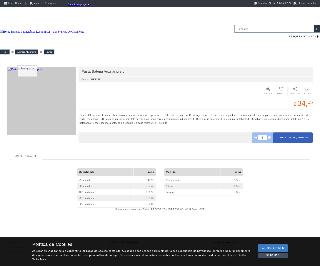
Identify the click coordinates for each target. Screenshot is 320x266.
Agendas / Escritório (26, 52)
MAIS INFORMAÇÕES (26, 156)
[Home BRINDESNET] (42, 27)
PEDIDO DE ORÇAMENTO (293, 137)
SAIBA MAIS (273, 255)
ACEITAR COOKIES (273, 248)
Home (5, 52)
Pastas (49, 52)
